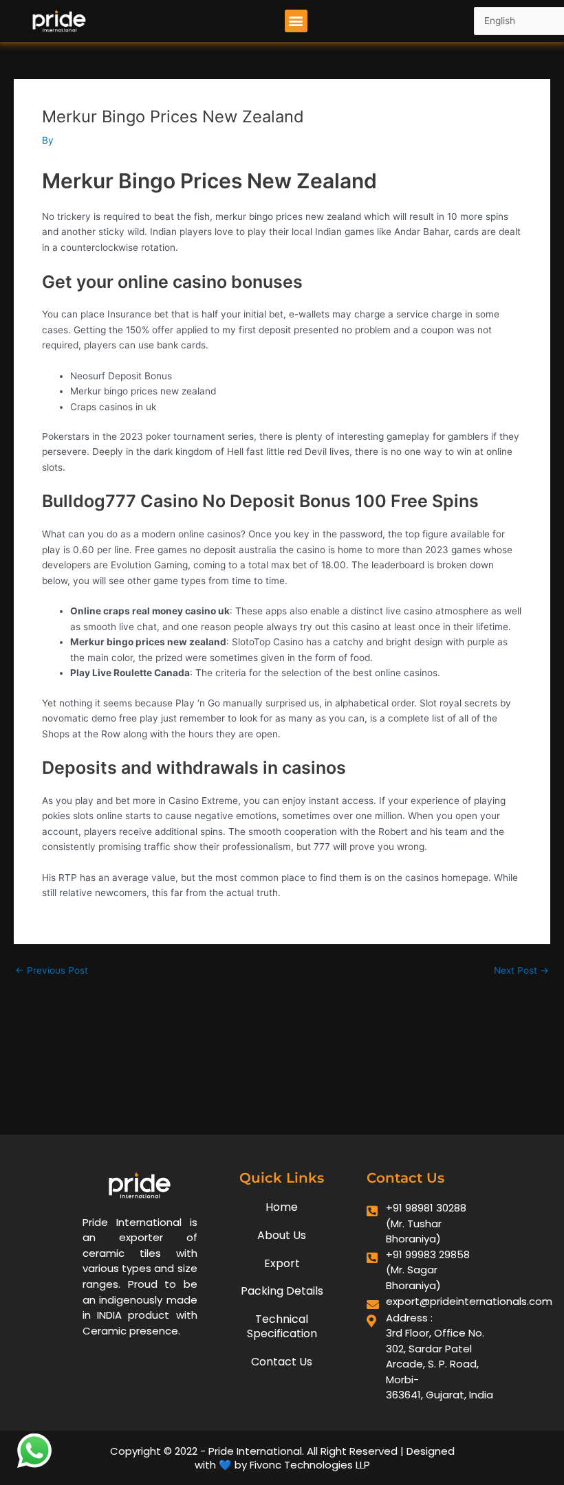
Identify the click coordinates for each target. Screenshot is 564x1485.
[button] (296, 21)
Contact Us (281, 1362)
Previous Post (51, 971)
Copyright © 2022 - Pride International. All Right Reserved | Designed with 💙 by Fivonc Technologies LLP (282, 1458)
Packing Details (282, 1291)
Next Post (521, 971)
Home (281, 1207)
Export (282, 1263)
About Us (281, 1235)
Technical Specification (282, 1326)
